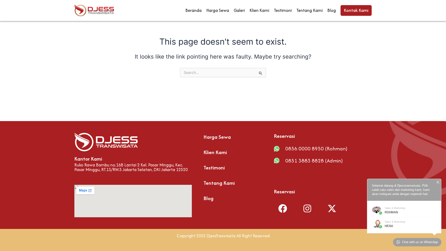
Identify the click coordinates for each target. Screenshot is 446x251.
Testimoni (283, 10)
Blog (331, 10)
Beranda (193, 10)
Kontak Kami (356, 10)
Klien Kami (259, 10)
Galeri (239, 10)
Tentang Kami (309, 10)
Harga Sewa (217, 10)
